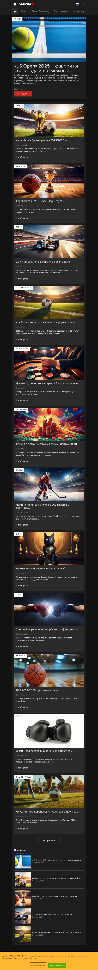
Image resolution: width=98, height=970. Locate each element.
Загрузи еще (49, 840)
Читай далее (23, 93)
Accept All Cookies (57, 965)
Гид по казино (61, 11)
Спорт (24, 11)
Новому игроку (80, 11)
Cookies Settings (38, 965)
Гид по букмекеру (41, 11)
